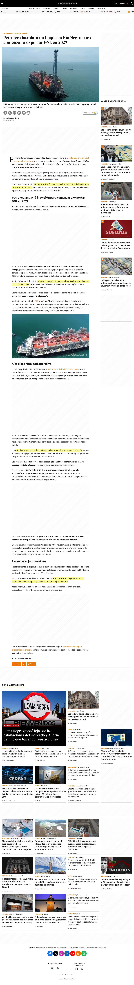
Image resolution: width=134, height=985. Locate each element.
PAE (36, 301)
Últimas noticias (34, 8)
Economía (46, 8)
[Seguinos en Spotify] (84, 953)
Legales (82, 8)
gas (24, 664)
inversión (16, 664)
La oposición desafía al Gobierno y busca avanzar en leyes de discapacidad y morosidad (17, 754)
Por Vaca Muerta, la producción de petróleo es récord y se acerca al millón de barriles (50, 882)
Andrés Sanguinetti (12, 118)
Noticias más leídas (13, 685)
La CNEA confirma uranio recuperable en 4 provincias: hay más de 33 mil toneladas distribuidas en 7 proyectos (50, 792)
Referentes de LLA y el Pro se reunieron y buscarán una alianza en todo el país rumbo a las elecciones (83, 754)
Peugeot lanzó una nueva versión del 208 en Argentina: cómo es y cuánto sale (82, 882)
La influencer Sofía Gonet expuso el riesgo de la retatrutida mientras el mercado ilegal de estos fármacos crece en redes (83, 920)
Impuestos (73, 8)
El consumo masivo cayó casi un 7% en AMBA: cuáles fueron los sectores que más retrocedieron (83, 900)
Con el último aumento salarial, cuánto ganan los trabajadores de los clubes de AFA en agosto (116, 245)
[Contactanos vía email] (52, 968)
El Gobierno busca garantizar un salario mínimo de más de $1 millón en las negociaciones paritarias (83, 773)
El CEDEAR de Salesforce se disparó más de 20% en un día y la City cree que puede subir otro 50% (17, 792)
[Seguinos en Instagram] (61, 953)
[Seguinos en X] (55, 953)
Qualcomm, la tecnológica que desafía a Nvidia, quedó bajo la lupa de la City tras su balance (50, 754)
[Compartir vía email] (28, 113)
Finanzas (64, 8)
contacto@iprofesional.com (67, 979)
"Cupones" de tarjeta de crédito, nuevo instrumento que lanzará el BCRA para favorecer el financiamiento (116, 755)
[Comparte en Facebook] (5, 113)
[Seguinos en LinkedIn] (67, 953)
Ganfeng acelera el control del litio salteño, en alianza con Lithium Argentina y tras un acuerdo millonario (49, 845)
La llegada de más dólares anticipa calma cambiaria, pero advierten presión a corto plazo (116, 283)
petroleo (31, 664)
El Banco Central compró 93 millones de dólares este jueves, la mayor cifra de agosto (83, 735)
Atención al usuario (55, 963)
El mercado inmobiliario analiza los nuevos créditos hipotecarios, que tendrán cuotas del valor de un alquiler (17, 845)
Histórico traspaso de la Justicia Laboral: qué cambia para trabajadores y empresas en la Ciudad (17, 883)
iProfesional (8, 33)
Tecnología (101, 8)
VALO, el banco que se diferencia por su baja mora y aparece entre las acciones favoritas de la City (17, 920)
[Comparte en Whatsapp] (14, 113)
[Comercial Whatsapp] (82, 969)
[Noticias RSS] (78, 953)
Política (55, 8)
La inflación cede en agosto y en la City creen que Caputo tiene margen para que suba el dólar (116, 882)
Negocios (91, 8)
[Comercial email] (76, 969)
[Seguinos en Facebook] (50, 953)
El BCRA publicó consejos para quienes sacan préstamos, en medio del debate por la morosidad (115, 208)
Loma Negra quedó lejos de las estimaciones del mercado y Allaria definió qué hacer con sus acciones (31, 735)
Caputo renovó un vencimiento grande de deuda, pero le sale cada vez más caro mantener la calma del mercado (116, 171)
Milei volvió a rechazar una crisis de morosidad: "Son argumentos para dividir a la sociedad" (50, 920)
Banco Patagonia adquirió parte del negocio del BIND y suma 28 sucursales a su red (116, 132)
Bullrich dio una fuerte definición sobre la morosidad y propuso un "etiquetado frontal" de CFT (82, 863)
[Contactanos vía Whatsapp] (57, 968)
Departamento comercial (79, 964)
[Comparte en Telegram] (24, 113)
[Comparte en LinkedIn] (19, 113)
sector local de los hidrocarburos (62, 369)
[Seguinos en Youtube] (72, 953)
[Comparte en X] (10, 113)
